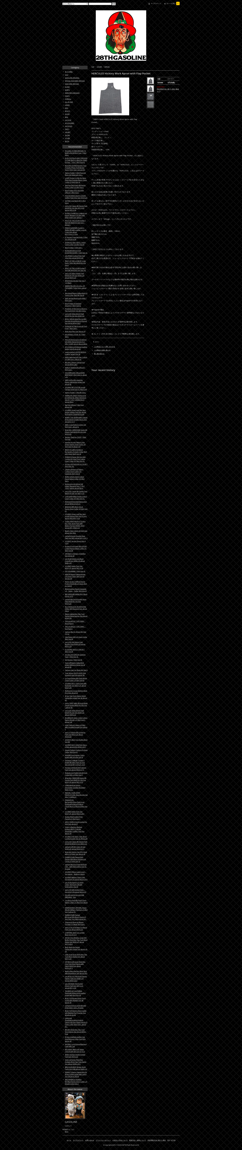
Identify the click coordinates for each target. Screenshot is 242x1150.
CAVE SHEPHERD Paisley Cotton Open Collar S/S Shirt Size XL (76, 498)
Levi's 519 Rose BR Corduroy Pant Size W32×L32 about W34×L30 (75, 734)
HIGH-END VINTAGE (72, 84)
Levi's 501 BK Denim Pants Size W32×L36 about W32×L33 (75, 891)
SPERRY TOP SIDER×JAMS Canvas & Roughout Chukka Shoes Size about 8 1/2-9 (76, 419)
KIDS (66, 108)
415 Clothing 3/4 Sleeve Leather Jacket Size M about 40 (76, 348)
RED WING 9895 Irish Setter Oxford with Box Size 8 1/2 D (75, 1050)
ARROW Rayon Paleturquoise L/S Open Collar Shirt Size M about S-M (75, 576)
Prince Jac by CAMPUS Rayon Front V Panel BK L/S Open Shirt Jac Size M (76, 584)
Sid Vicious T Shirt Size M (73, 660)
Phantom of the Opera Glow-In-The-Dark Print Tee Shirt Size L (76, 310)
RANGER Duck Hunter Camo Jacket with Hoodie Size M (75, 756)
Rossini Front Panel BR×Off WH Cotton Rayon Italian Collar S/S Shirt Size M (76, 548)
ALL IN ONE (69, 102)
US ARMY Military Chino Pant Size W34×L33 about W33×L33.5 (76, 878)
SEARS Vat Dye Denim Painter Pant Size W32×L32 (75, 1056)
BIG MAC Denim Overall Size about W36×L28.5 (75, 363)
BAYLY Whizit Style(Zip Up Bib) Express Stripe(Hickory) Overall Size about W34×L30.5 (76, 321)
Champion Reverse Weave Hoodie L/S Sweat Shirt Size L (75, 923)
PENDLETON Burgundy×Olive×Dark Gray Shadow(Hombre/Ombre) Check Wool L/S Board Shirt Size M (76, 804)
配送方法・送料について (137, 1140)
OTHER (99, 67)
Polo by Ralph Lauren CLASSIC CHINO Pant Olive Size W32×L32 (76, 197)
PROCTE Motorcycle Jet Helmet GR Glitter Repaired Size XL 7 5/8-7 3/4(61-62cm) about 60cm (76, 342)
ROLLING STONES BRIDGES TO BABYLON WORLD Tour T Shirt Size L (75, 153)
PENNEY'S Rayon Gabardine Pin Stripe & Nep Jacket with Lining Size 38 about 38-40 (76, 1074)
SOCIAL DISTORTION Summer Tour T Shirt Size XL (75, 656)
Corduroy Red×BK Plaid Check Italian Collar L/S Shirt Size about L (76, 902)
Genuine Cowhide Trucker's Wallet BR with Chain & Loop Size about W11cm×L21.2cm (75, 762)
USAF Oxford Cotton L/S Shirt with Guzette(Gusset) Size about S (76, 727)
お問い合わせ (89, 1140)
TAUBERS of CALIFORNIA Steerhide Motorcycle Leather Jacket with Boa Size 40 (75, 993)
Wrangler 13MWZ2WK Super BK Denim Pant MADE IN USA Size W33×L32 (76, 432)
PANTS (67, 96)
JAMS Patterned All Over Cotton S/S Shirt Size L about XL (76, 358)
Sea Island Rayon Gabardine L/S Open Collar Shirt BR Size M (76, 294)
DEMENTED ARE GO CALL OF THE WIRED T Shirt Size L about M (75, 288)
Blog (66, 1132)
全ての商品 (68, 72)
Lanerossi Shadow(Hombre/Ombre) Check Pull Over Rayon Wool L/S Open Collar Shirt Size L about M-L (76, 1022)
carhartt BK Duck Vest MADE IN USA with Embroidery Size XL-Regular (76, 866)
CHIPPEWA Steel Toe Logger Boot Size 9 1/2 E (75, 934)
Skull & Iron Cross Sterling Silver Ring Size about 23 (76, 692)
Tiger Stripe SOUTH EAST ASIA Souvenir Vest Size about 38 (75, 674)
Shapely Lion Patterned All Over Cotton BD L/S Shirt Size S (76, 774)
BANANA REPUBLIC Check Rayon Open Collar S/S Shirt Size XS (76, 509)
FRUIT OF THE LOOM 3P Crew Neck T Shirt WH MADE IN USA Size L (75, 263)
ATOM (173, 1140)
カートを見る (172, 3)
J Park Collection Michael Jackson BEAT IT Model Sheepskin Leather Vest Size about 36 (74, 830)
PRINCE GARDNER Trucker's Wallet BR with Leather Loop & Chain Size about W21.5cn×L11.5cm (75, 231)
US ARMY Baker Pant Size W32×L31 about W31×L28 (74, 567)
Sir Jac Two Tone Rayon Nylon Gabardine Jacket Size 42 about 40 (76, 698)
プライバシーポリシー (103, 1140)
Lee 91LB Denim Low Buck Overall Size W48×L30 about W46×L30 (75, 561)
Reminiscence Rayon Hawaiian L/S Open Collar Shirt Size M (76, 590)
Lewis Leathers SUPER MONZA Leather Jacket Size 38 (75, 353)
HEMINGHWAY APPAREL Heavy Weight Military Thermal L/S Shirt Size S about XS (76, 910)
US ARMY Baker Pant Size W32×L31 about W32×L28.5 (74, 813)
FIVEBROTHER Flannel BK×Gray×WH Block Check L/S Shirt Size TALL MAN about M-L (75, 917)
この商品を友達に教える (102, 350)
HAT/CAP (68, 120)
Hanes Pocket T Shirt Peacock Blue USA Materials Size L (75, 174)
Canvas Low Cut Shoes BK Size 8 (76, 670)
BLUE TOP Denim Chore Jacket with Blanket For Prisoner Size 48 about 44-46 (75, 1013)
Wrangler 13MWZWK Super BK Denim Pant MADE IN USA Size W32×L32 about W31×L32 (75, 780)
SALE (66, 75)
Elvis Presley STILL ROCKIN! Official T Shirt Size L (74, 191)
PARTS (67, 129)
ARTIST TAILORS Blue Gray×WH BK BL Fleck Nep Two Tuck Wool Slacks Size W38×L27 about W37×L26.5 (76, 941)
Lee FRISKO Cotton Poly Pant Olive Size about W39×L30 (75, 257)
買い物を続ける (99, 354)
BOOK (67, 141)
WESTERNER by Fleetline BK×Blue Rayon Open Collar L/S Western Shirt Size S (76, 1081)
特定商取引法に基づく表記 (157, 1140)
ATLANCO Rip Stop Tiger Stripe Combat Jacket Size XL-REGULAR (76, 838)
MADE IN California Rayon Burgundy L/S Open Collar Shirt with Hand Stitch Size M (76, 452)
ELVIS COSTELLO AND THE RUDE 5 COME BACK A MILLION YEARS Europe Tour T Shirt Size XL (76, 160)
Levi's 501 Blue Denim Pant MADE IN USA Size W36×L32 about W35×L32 (74, 713)
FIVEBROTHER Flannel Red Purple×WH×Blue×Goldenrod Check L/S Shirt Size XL (75, 859)
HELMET (67, 132)
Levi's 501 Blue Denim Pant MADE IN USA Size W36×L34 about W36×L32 (74, 275)
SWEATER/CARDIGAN (72, 93)
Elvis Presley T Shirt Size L (74, 248)
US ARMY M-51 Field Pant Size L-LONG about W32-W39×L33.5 (76, 746)
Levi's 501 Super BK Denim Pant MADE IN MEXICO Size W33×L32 (76, 843)
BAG (66, 117)
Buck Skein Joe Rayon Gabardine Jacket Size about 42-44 (76, 949)
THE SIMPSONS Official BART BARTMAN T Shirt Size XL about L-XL (76, 375)
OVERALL (68, 99)
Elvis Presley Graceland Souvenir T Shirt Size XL (73, 305)
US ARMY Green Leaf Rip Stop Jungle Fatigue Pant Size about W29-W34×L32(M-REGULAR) (75, 412)
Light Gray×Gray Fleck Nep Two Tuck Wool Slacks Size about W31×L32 (76, 956)
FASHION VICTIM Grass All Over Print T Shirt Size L (76, 327)
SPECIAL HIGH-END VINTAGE (75, 81)
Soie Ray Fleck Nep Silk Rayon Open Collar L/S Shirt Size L (75, 186)
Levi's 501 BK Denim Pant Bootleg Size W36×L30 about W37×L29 (75, 644)
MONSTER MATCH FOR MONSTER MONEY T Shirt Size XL (76, 252)
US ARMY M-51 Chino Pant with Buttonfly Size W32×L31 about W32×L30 (75, 685)
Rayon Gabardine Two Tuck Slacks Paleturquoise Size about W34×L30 (76, 616)
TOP (92, 67)
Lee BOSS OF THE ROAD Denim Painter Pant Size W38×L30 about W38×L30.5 (76, 978)
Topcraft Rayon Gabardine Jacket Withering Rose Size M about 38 (75, 665)
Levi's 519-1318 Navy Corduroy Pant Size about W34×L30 (76, 928)
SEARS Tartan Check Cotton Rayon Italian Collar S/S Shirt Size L (75, 479)
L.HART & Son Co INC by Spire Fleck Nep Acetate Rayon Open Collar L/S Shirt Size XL (76, 180)
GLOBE (67, 135)
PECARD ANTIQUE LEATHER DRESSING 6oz (74, 896)
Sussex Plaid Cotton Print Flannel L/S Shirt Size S (74, 818)
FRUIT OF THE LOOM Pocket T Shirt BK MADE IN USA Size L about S (75, 223)
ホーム (69, 1140)
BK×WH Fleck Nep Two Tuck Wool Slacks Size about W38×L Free (75, 1032)
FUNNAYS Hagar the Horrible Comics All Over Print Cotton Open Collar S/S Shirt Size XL (75, 459)
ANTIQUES (68, 126)
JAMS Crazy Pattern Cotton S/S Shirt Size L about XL (75, 426)
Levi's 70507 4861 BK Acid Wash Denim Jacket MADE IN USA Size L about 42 (76, 705)
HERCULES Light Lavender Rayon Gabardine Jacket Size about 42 (75, 382)
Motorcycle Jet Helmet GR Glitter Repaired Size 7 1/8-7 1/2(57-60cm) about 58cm (75, 486)
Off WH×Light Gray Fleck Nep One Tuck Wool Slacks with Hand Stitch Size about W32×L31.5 (75, 965)
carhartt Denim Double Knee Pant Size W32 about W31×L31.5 (76, 537)
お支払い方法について (120, 1140)
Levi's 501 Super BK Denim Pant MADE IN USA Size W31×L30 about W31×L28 (76, 208)
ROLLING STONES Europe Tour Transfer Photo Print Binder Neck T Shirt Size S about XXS (75, 168)
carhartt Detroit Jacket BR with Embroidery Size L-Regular (75, 1007)
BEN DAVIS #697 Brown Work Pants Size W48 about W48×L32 (76, 1068)
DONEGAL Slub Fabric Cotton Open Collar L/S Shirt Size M (75, 243)
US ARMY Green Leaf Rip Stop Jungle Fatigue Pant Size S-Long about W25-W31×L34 (76, 516)
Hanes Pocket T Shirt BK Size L (75, 393)
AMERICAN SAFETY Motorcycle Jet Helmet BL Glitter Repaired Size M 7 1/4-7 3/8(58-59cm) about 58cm (75, 399)
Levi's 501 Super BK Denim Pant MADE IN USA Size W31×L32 (76, 492)
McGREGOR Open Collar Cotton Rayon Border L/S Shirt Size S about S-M (76, 720)
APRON (107, 67)
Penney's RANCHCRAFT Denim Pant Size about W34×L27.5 (75, 769)
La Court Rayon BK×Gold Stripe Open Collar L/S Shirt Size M (76, 679)
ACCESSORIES (69, 123)
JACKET (67, 87)
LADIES (67, 105)
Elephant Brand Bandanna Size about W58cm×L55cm (76, 503)
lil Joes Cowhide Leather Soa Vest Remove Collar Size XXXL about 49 (75, 1039)
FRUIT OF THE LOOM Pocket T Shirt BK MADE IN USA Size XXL (75, 269)
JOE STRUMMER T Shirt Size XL (75, 571)
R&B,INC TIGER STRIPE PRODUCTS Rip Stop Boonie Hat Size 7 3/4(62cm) (76, 795)
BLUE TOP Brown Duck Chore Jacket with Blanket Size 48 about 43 (75, 1000)
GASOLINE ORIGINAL (72, 78)
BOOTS (67, 111)
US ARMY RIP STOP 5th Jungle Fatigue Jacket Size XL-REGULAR (76, 388)
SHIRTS (67, 90)
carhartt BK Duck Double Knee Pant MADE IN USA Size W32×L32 (75, 601)
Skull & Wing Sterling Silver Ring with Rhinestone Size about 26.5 (76, 972)
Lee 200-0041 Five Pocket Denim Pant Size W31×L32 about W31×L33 (74, 986)
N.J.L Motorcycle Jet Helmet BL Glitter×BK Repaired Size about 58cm (76, 609)
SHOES (67, 114)
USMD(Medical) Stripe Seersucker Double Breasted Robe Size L (75, 787)
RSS (168, 1140)
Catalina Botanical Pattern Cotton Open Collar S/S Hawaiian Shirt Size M (74, 471)
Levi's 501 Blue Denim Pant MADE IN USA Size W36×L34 (74, 315)
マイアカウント (156, 3)
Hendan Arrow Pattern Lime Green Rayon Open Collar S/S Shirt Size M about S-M (75, 444)
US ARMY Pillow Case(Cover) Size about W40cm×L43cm (75, 873)
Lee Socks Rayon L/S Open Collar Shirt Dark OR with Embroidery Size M (74, 884)
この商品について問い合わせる (104, 347)
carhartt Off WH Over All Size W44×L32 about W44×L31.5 (75, 848)
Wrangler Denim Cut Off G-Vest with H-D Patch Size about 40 (76, 853)
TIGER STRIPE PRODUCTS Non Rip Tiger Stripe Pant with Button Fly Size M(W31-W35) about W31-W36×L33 (75, 524)
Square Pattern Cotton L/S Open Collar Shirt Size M (76, 751)
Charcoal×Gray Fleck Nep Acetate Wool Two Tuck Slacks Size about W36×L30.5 (75, 1062)
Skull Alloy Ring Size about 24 (75, 331)
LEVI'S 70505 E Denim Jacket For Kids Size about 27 (76, 823)
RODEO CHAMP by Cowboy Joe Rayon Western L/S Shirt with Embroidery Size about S (76, 215)
